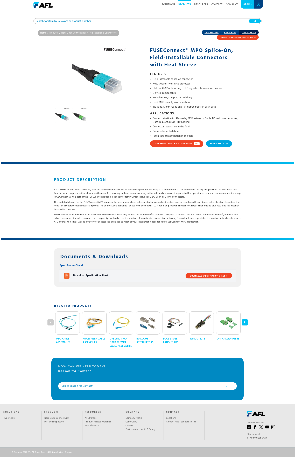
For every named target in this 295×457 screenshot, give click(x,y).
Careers (129, 426)
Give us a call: (254, 434)
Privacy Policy (56, 452)
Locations (171, 418)
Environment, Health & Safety (140, 429)
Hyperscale (9, 418)
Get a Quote (249, 33)
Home (43, 33)
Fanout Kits (197, 339)
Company (232, 5)
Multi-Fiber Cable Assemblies (94, 340)
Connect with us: (255, 422)
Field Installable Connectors (103, 33)
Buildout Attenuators (144, 340)
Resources (201, 5)
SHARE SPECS (219, 144)
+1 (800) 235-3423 (258, 438)
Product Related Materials (98, 422)
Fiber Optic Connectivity (73, 33)
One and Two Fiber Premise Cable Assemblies (121, 342)
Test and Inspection (54, 422)
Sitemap (68, 452)
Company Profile (133, 418)
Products (184, 5)
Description (212, 33)
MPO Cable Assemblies (63, 340)
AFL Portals (90, 418)
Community (131, 422)
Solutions (168, 5)
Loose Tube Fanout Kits (170, 340)
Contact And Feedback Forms (181, 422)
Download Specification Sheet (238, 38)
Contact (216, 5)
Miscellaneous (92, 426)
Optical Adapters (228, 339)
